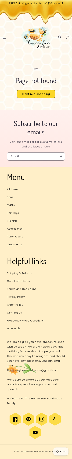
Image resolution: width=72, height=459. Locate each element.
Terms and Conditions (21, 289)
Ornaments (14, 244)
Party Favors (15, 236)
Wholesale (13, 328)
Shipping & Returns (19, 273)
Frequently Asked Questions (25, 320)
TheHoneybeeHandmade (30, 451)
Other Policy (15, 304)
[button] (4, 37)
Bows (10, 197)
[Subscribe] (61, 156)
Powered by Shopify (49, 451)
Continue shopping (36, 94)
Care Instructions (18, 281)
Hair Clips (13, 213)
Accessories (15, 228)
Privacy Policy (16, 297)
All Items (12, 189)
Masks (11, 205)
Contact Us (14, 313)
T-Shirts (12, 221)
